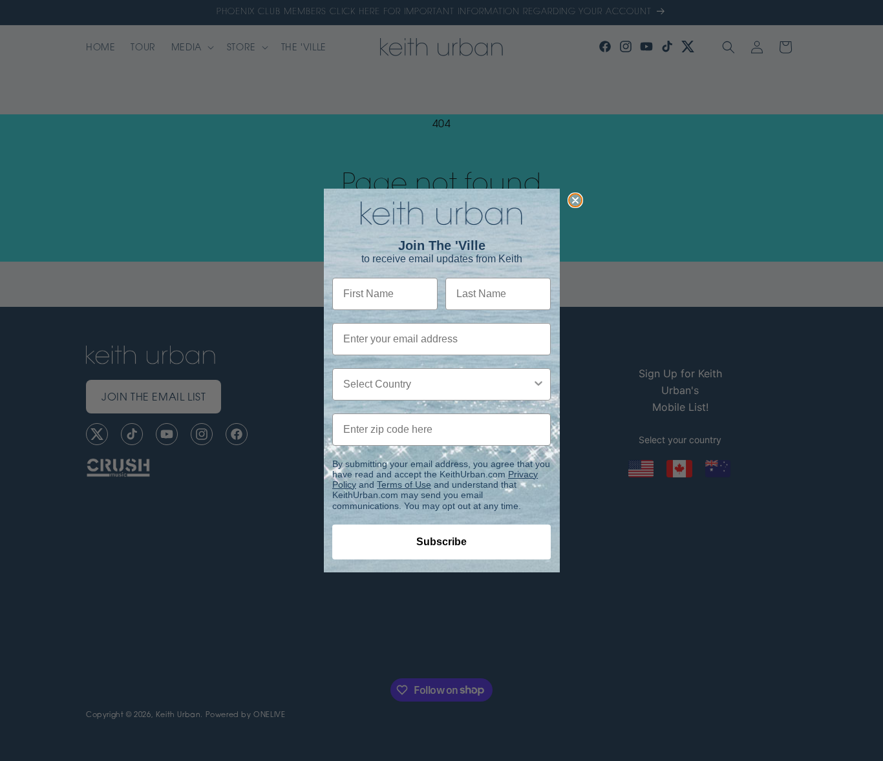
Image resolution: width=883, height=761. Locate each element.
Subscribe (441, 541)
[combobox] (437, 384)
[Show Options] (538, 384)
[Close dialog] (575, 200)
